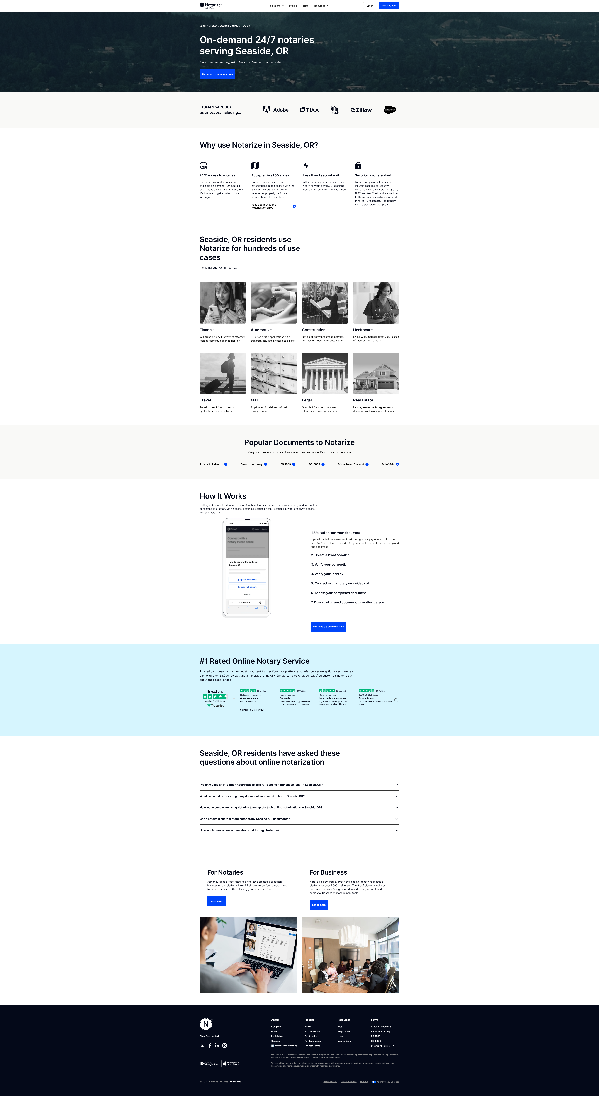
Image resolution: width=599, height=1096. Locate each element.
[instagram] (224, 1045)
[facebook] (209, 1045)
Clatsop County (229, 25)
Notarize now (389, 5)
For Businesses (312, 1041)
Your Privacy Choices (388, 1081)
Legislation (277, 1036)
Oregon (213, 25)
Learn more (216, 901)
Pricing (293, 5)
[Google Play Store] (209, 1063)
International (344, 1041)
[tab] (352, 540)
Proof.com (234, 1081)
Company (276, 1026)
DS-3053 (376, 1041)
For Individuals (312, 1031)
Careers (275, 1041)
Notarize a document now (217, 74)
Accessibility (330, 1081)
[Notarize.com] (206, 1024)
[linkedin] (217, 1045)
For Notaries (310, 1036)
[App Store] (231, 1063)
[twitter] (202, 1045)
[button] (277, 6)
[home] (220, 5)
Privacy (364, 1081)
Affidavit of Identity (381, 1026)
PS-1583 (375, 1036)
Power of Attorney (380, 1031)
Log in (370, 5)
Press (274, 1031)
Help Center (344, 1031)
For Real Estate (312, 1045)
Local (203, 25)
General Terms (349, 1081)
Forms (305, 5)
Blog (340, 1026)
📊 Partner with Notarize (284, 1045)
